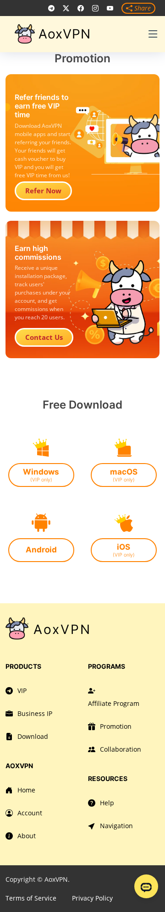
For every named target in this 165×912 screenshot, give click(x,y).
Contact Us (44, 337)
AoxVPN (64, 34)
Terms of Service (31, 898)
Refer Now (43, 190)
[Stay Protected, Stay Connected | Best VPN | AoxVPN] (51, 8)
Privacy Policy (92, 898)
